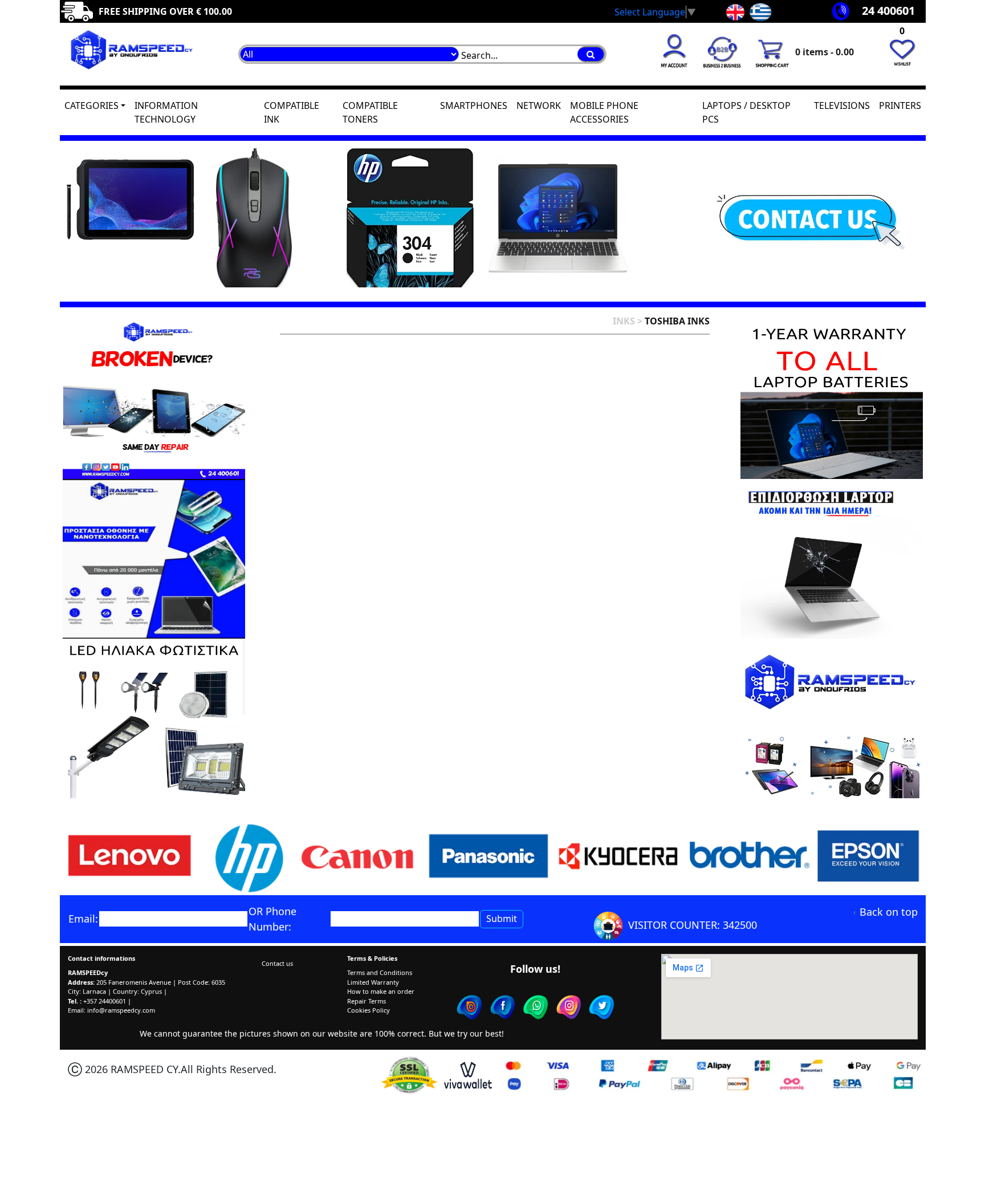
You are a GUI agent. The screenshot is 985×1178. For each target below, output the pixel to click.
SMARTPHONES (473, 105)
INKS (624, 321)
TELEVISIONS (842, 105)
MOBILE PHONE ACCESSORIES (604, 112)
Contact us (277, 963)
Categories (91, 105)
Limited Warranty (373, 982)
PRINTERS (900, 105)
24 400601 (888, 10)
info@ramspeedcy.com (121, 1010)
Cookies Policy (368, 1010)
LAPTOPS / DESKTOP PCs (746, 112)
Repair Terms (366, 1001)
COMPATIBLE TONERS (370, 112)
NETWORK (538, 105)
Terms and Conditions (379, 972)
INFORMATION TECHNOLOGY (166, 112)
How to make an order (380, 991)
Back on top (889, 912)
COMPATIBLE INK (291, 112)
